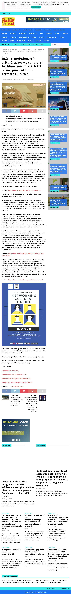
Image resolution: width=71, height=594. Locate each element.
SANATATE (65, 33)
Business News (27, 30)
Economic (47, 30)
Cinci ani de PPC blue (56, 107)
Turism (34, 37)
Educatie (4, 41)
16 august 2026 (55, 143)
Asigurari (4, 33)
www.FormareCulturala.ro (10, 371)
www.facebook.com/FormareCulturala (14, 374)
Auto (41, 33)
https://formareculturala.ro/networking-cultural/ (24, 190)
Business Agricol (51, 588)
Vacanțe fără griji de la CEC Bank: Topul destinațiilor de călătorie (35, 551)
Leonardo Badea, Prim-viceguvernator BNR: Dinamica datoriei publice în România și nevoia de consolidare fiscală (58, 553)
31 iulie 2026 (54, 61)
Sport (12, 41)
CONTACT (46, 41)
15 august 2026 (55, 159)
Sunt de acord (36, 7)
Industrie (49, 33)
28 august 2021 (8, 79)
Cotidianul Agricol (64, 588)
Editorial (38, 41)
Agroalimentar (24, 37)
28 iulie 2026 (41, 488)
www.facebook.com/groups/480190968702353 (16, 378)
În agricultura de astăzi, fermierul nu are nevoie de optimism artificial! (58, 57)
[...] (15, 506)
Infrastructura (52, 37)
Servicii (41, 37)
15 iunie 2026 (52, 561)
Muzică (30, 41)
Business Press (19, 79)
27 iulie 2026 (29, 529)
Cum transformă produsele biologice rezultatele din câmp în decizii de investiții (57, 72)
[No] (69, 5)
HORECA (62, 37)
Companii (13, 33)
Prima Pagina (5, 30)
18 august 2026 (7, 499)
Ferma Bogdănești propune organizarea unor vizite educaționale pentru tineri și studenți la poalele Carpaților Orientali (58, 87)
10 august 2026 (55, 175)
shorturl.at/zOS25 (17, 386)
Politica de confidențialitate (56, 4)
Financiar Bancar (59, 30)
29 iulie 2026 (54, 125)
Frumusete (4, 37)
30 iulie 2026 (54, 93)
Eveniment (38, 30)
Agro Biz (13, 37)
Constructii (33, 33)
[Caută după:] (60, 44)
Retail (57, 33)
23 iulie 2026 (6, 556)
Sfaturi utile (21, 41)
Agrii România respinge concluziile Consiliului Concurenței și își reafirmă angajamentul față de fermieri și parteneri (58, 138)
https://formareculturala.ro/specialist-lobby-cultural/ (25, 280)
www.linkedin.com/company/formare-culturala (17, 382)
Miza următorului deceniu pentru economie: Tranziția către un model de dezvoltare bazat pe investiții (35, 520)
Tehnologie (23, 33)
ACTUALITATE (16, 30)
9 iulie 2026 (29, 556)
